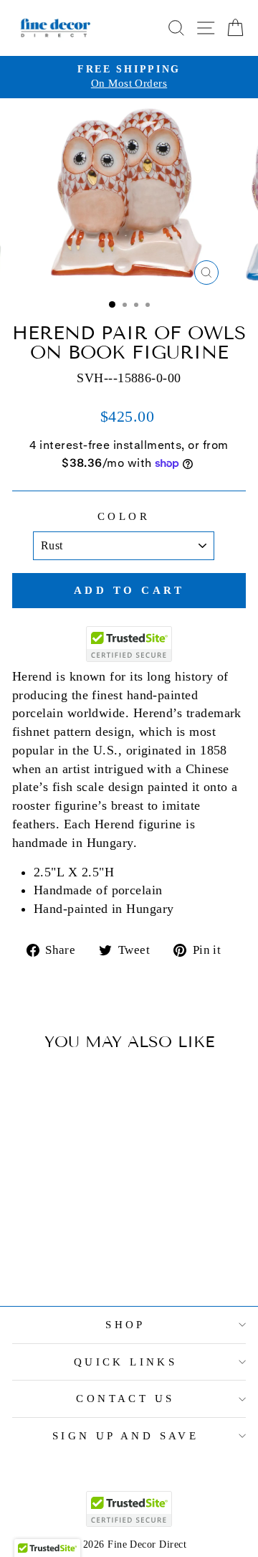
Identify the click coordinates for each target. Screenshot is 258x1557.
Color (123, 516)
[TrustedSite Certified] (129, 644)
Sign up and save (125, 1436)
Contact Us (125, 1398)
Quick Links (126, 1362)
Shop (125, 1324)
